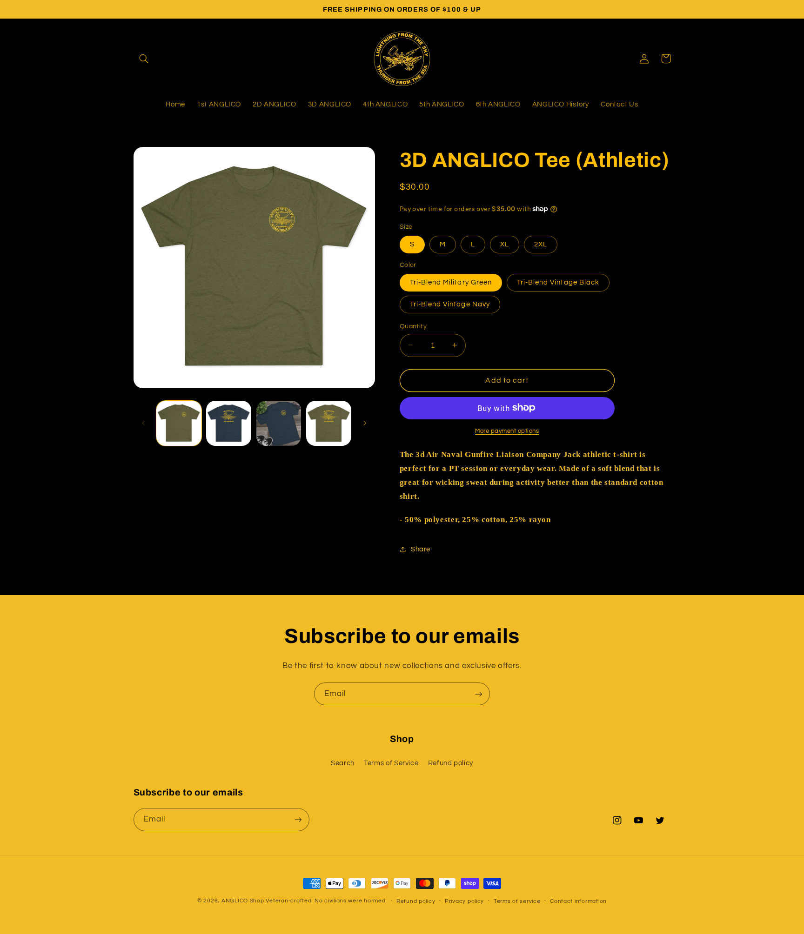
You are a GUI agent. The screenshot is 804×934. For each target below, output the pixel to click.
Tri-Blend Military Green (451, 281)
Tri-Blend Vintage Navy (450, 303)
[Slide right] (365, 423)
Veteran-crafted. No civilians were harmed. (326, 900)
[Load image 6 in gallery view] (328, 423)
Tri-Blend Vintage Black (558, 281)
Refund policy (450, 763)
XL (504, 243)
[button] (144, 58)
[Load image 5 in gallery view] (279, 423)
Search (343, 763)
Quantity (413, 326)
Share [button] (420, 548)
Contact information (578, 901)
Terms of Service (391, 763)
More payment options (507, 431)
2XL (540, 243)
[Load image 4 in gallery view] (228, 423)
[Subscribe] (478, 693)
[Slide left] (144, 423)
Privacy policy (464, 901)
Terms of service (517, 901)
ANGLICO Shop (242, 900)
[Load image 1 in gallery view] (178, 423)
